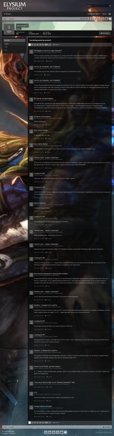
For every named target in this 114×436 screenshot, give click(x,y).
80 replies (49, 168)
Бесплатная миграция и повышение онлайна (51, 274)
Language (4, 433)
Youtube (106, 19)
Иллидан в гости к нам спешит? (48, 51)
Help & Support (58, 132)
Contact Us (12, 433)
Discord (110, 19)
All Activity (7, 40)
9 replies (49, 111)
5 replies (48, 138)
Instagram (102, 19)
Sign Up (104, 14)
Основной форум (56, 68)
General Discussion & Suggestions (60, 384)
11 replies (50, 387)
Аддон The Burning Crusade (54, 52)
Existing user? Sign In (93, 14)
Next (46, 44)
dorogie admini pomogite (43, 406)
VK (95, 19)
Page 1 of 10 (56, 44)
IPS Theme (5, 431)
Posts (5, 50)
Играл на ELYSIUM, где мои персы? (47, 366)
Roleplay (55, 175)
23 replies (49, 181)
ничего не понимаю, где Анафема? (47, 66)
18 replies (49, 61)
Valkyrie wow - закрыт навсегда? (46, 158)
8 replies (48, 211)
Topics (6, 46)
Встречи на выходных (43, 98)
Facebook (91, 19)
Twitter (99, 19)
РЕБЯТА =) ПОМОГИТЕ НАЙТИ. (45, 305)
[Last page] (50, 44)
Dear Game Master (41, 130)
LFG (35, 392)
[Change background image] (110, 14)
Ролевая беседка (51, 100)
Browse (8, 14)
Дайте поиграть (40, 203)
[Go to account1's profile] (31, 52)
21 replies (47, 74)
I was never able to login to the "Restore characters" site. (54, 382)
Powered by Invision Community (104, 432)
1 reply (48, 286)
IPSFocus (11, 431)
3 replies (48, 315)
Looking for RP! (39, 173)
